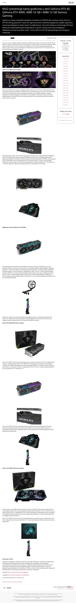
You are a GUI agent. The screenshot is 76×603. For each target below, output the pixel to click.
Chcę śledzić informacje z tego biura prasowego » (12, 581)
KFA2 (9, 588)
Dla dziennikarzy (70, 589)
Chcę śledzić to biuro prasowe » (65, 120)
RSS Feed (73, 2)
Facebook (69, 2)
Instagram (71, 2)
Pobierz (65, 114)
